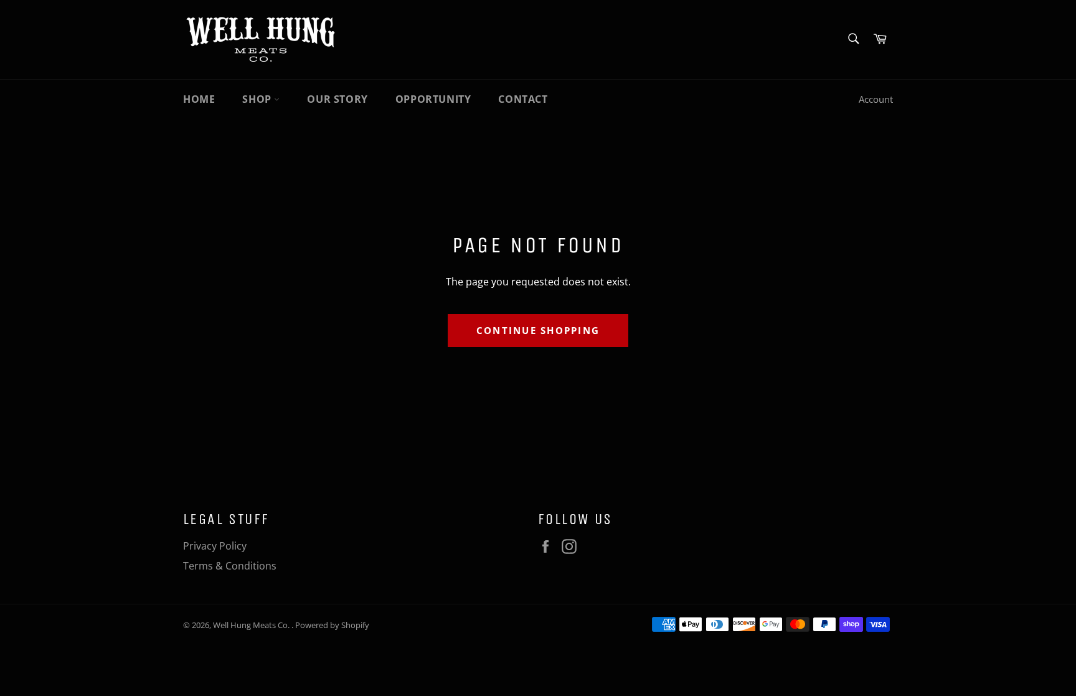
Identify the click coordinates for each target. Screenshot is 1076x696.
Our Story (337, 99)
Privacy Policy (215, 546)
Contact (522, 99)
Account (876, 99)
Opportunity (433, 99)
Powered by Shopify (332, 625)
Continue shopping (538, 330)
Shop (258, 99)
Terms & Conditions (229, 566)
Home (199, 99)
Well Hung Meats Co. (252, 625)
